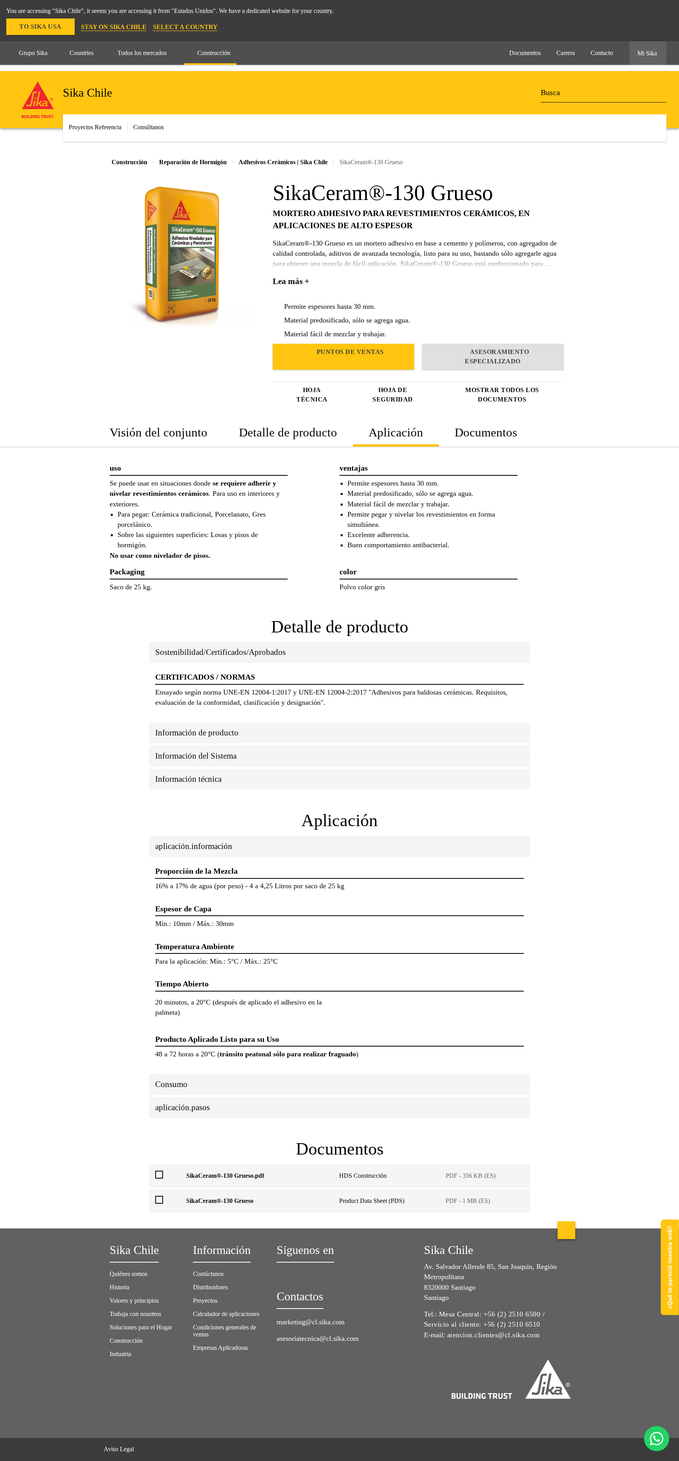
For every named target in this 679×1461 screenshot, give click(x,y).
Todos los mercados (142, 52)
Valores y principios (134, 1300)
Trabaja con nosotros (135, 1314)
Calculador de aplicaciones (226, 1314)
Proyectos (205, 1300)
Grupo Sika (33, 52)
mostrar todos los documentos (502, 395)
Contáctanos (208, 1273)
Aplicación (396, 432)
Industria (120, 1354)
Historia (119, 1287)
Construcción (213, 52)
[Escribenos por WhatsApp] (656, 1438)
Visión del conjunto (158, 432)
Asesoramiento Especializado (497, 356)
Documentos (486, 432)
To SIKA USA (40, 26)
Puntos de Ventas (350, 351)
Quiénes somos (128, 1273)
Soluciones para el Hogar (141, 1327)
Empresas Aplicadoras (220, 1347)
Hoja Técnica (312, 395)
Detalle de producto (288, 432)
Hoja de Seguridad (393, 395)
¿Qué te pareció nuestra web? (670, 1267)
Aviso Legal (119, 1449)
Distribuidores (210, 1287)
